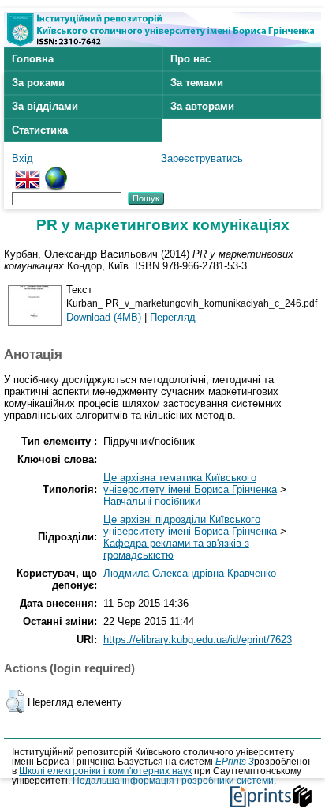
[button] (15, 701)
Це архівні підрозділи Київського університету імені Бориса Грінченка (190, 525)
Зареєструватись (202, 158)
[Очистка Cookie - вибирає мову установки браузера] (56, 173)
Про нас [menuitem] (190, 59)
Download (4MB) (103, 317)
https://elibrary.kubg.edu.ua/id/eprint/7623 (197, 639)
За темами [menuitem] (196, 82)
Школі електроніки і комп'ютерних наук (105, 771)
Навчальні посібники (151, 501)
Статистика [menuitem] (40, 130)
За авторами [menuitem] (202, 106)
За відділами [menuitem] (45, 106)
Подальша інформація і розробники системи (173, 780)
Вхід (22, 158)
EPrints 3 (234, 761)
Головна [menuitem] (33, 59)
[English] (27, 173)
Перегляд (173, 317)
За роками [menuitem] (38, 82)
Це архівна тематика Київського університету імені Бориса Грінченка (190, 483)
